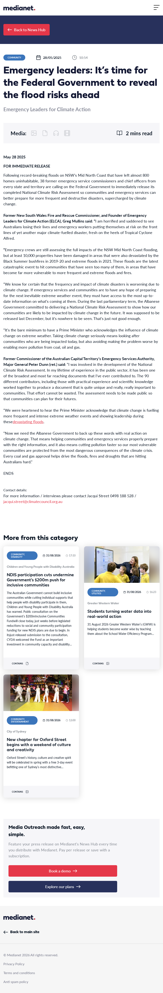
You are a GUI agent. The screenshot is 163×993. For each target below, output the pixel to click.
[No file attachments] (45, 133)
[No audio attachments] (56, 133)
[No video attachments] (67, 133)
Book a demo (60, 870)
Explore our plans (59, 886)
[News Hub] (19, 7)
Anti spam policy (15, 981)
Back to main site (24, 932)
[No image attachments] (34, 133)
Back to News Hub (29, 29)
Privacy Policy (13, 963)
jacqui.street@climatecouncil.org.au (32, 501)
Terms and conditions (19, 972)
